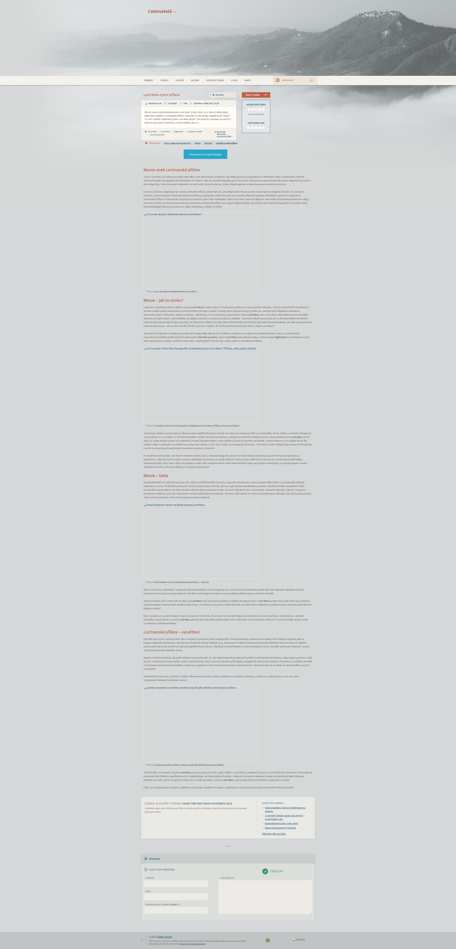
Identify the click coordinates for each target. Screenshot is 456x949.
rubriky (198, 143)
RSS (268, 941)
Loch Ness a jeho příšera (226, 143)
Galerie (195, 80)
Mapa (248, 80)
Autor (148, 891)
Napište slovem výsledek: (163, 904)
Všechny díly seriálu (274, 833)
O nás (234, 80)
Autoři (180, 80)
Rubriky (148, 80)
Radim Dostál (155, 103)
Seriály (164, 80)
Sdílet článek (252, 95)
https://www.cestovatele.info (177, 143)
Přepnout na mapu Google (205, 154)
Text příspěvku (227, 878)
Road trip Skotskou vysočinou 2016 (224, 134)
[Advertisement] (228, 49)
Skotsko (220, 94)
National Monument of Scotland (280, 827)
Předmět (150, 878)
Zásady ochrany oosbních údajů (192, 944)
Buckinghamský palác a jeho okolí (281, 823)
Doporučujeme (215, 80)
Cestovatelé (162, 11)
